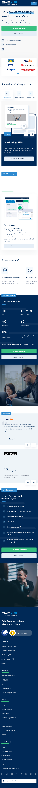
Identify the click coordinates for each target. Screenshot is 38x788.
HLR (3, 684)
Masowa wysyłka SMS (9, 646)
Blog (3, 747)
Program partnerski (8, 730)
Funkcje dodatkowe (8, 676)
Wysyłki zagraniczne (8, 693)
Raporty (4, 764)
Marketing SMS (7, 655)
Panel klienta (7, 189)
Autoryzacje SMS (7, 659)
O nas (3, 705)
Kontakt (4, 734)
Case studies (5, 755)
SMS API (4, 680)
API (17, 189)
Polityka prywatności (8, 718)
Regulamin (5, 713)
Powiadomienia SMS (8, 651)
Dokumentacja (6, 760)
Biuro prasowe (6, 726)
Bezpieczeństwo (7, 709)
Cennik (3, 663)
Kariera (4, 722)
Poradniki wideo (7, 751)
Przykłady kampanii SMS (10, 768)
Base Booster (6, 688)
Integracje (25, 189)
